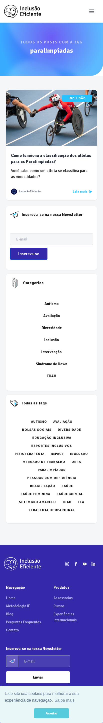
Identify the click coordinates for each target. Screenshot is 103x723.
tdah (67, 502)
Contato (12, 630)
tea (81, 502)
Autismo (51, 304)
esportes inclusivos (51, 446)
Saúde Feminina (35, 494)
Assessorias (63, 598)
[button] (91, 11)
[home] (22, 11)
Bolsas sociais (37, 430)
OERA (76, 462)
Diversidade (52, 328)
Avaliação (51, 316)
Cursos (59, 606)
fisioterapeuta (29, 454)
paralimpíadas (52, 470)
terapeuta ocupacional (52, 510)
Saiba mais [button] (64, 700)
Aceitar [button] (52, 713)
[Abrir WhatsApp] (90, 710)
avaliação (62, 422)
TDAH (51, 376)
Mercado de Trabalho (43, 462)
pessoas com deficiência (51, 478)
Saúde (67, 486)
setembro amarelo (37, 502)
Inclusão (77, 98)
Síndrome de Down (51, 364)
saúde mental (69, 494)
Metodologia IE (18, 606)
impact (57, 454)
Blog (9, 614)
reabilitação (42, 486)
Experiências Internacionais (65, 617)
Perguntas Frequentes (23, 622)
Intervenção (51, 352)
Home (11, 598)
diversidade (69, 430)
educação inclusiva (51, 438)
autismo (39, 422)
